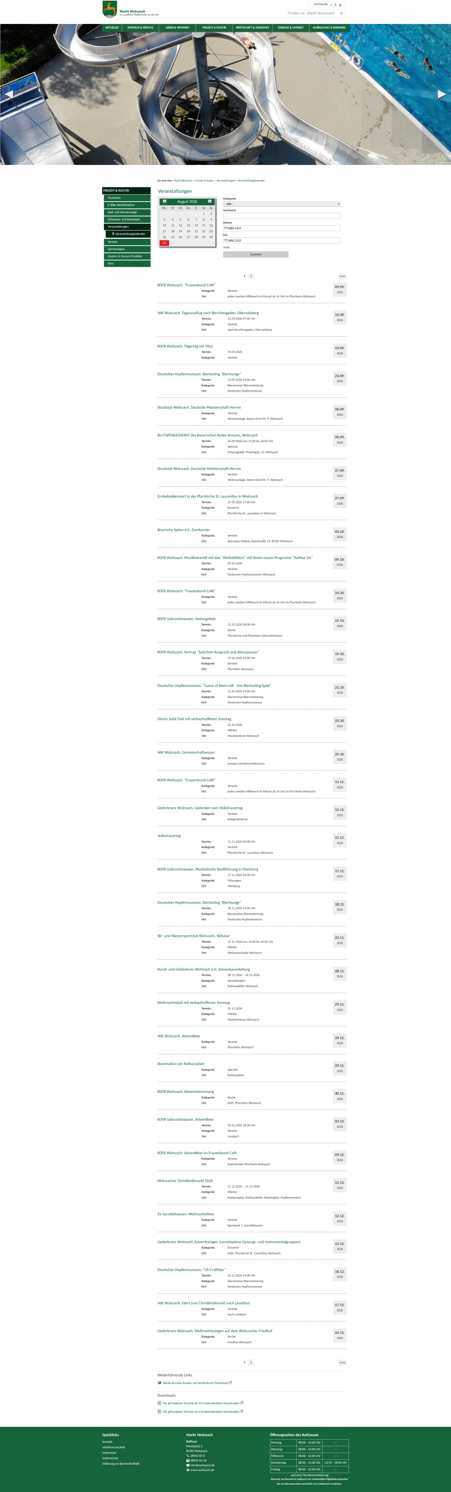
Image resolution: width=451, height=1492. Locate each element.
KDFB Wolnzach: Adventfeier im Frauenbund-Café (197, 1153)
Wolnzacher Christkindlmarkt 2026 (185, 1181)
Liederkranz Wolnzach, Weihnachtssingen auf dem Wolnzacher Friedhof (214, 1331)
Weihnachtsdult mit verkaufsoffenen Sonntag (193, 1003)
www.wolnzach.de (202, 1470)
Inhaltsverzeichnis (113, 1447)
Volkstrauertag (169, 836)
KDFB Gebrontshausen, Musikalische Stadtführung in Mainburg (207, 869)
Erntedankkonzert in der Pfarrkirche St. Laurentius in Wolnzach (207, 497)
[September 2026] (210, 202)
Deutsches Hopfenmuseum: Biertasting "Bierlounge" (199, 374)
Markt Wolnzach (199, 1435)
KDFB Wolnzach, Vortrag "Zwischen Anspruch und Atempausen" (208, 652)
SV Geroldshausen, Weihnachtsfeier (185, 1214)
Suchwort (229, 210)
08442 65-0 (197, 1456)
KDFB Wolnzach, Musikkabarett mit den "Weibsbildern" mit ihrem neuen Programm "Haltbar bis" (235, 558)
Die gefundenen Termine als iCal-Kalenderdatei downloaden (201, 1412)
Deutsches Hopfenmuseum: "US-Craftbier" (191, 1270)
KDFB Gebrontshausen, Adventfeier (185, 1120)
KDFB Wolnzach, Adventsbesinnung (185, 1092)
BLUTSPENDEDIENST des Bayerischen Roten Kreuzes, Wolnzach (207, 435)
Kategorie (229, 199)
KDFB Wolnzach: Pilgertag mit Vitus (185, 346)
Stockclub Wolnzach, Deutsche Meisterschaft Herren (199, 408)
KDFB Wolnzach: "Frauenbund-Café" (186, 285)
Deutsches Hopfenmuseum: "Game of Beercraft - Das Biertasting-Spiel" (214, 686)
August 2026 (187, 202)
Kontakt (107, 1442)
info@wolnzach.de (202, 1465)
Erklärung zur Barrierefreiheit (120, 1464)
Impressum (109, 1453)
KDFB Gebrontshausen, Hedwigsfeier (186, 619)
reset (226, 247)
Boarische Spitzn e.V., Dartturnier (183, 530)
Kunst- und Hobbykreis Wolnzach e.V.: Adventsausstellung (203, 969)
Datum (227, 222)
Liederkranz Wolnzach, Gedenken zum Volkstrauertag (200, 808)
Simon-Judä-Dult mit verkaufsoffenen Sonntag (194, 719)
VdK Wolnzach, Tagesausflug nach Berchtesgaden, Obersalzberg (208, 313)
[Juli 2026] (164, 202)
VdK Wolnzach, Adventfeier (178, 1036)
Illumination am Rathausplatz (181, 1064)
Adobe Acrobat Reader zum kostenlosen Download (195, 1383)
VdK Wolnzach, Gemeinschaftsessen (186, 753)
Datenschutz (110, 1458)
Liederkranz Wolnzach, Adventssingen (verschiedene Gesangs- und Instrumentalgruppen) (229, 1242)
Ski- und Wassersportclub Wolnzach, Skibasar (193, 936)
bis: (225, 235)
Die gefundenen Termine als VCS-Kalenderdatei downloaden (201, 1403)
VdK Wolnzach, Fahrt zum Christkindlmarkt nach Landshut (203, 1303)
